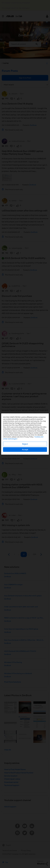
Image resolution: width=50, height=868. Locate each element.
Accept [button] (25, 449)
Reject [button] (25, 444)
